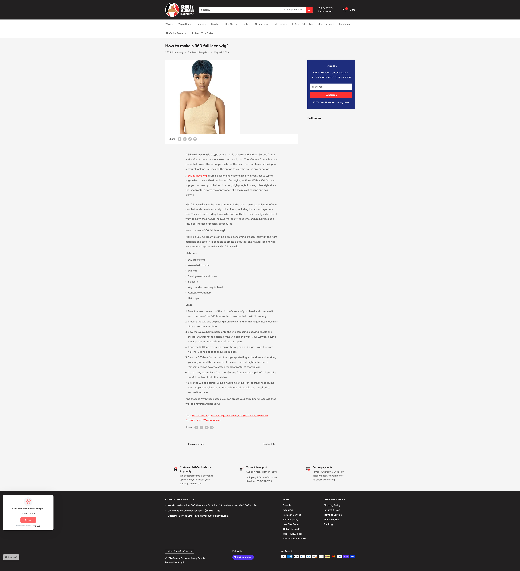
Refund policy (290, 519)
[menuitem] (169, 24)
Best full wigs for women (224, 415)
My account (325, 11)
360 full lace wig (174, 52)
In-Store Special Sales (295, 538)
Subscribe (331, 94)
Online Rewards (291, 529)
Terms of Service (292, 514)
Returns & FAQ (332, 509)
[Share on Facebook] (179, 139)
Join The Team (290, 524)
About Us (288, 509)
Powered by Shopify (175, 562)
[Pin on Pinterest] (185, 139)
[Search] (309, 10)
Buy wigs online (194, 420)
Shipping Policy (332, 505)
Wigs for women (212, 420)
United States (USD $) (177, 551)
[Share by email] (195, 139)
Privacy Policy (331, 519)
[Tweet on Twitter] (190, 139)
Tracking (328, 524)
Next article (269, 444)
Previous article (196, 444)
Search (287, 505)
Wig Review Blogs (292, 533)
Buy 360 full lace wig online (253, 415)
